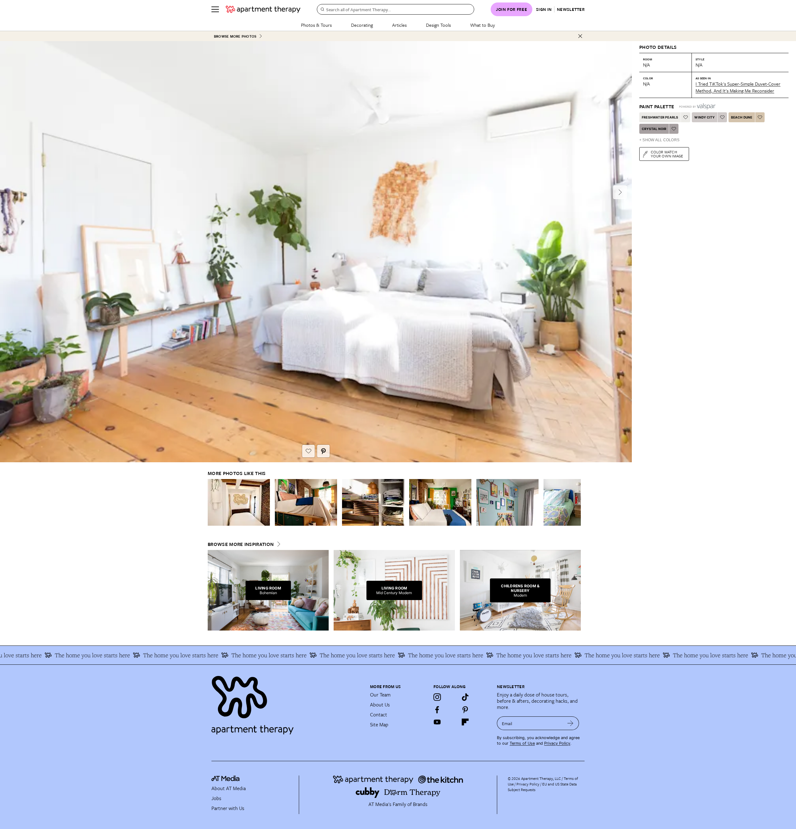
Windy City (704, 117)
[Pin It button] (323, 451)
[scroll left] (213, 502)
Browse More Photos (235, 36)
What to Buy (482, 24)
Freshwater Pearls (660, 117)
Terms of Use (522, 743)
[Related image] (239, 502)
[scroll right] (576, 502)
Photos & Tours (316, 24)
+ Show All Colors (659, 140)
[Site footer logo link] (287, 702)
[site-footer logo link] (225, 779)
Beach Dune (741, 117)
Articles (399, 24)
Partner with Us (227, 808)
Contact (378, 714)
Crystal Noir (654, 129)
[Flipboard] (465, 722)
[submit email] (570, 723)
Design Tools (438, 24)
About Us (380, 704)
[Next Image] (620, 192)
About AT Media (228, 788)
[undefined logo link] (263, 9)
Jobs (216, 798)
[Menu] (215, 9)
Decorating (362, 24)
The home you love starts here (48, 655)
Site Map (379, 724)
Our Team (380, 694)
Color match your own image (667, 154)
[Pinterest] (465, 709)
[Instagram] (437, 697)
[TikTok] (465, 697)
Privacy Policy (557, 743)
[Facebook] (437, 709)
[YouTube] (437, 722)
